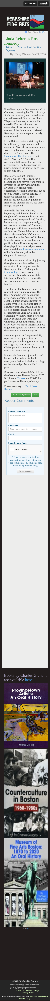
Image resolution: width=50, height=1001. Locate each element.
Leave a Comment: (16, 411)
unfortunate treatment (32, 249)
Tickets (21, 378)
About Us (20, 991)
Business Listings (32, 991)
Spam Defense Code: (17, 443)
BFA (29, 928)
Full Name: (13, 425)
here (28, 680)
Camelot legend (12, 272)
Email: (11, 434)
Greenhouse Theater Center (19, 156)
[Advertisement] (25, 572)
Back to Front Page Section (21, 395)
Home (42, 3)
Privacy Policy (27, 993)
